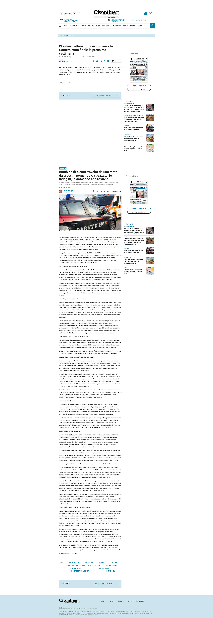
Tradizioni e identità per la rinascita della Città (71, 21)
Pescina (102, 563)
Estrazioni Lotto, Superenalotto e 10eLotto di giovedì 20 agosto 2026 (134, 148)
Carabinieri (110, 571)
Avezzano (89, 563)
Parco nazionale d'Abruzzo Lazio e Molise (83, 565)
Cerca (145, 13)
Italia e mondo (69, 35)
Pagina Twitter (66, 13)
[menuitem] (65, 25)
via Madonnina (111, 565)
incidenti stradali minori (79, 571)
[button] (150, 13)
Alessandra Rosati (69, 190)
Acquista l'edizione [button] (139, 89)
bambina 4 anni (103, 568)
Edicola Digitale (141, 20)
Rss (78, 13)
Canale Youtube (74, 13)
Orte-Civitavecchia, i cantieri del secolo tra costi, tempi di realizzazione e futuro (133, 138)
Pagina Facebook (61, 13)
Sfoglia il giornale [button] (139, 85)
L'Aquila (114, 563)
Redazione (62, 60)
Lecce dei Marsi (73, 563)
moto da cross (75, 568)
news (69, 83)
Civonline (61, 35)
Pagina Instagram (70, 13)
